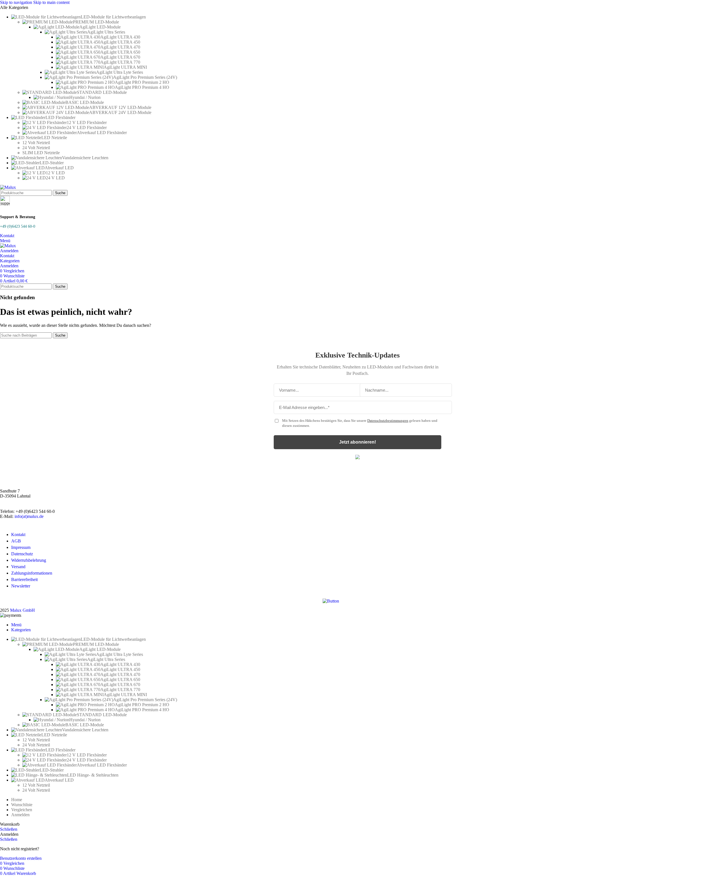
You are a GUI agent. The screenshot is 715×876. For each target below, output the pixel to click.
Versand (18, 566)
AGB (16, 541)
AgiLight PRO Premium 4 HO (142, 87)
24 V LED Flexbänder (87, 127)
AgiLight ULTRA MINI (125, 67)
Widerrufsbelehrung (28, 560)
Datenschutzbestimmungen (387, 420)
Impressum (20, 547)
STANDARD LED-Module (102, 92)
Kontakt (7, 235)
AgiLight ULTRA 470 (120, 47)
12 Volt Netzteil (36, 142)
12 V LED (55, 172)
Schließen (8, 829)
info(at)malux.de (29, 516)
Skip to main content (51, 2)
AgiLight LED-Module (100, 27)
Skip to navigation (16, 2)
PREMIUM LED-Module (96, 22)
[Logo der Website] (8, 187)
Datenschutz (22, 553)
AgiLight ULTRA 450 (120, 42)
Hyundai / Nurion (85, 97)
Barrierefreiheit (24, 579)
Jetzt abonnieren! (357, 442)
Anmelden (20, 814)
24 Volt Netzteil (36, 147)
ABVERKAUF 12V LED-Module (120, 107)
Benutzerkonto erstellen (21, 858)
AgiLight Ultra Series (106, 32)
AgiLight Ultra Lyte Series (119, 72)
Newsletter (20, 586)
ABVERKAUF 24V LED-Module (120, 112)
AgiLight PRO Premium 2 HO (142, 82)
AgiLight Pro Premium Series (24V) (145, 77)
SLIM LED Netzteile (41, 152)
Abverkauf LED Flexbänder (102, 132)
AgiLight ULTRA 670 (120, 57)
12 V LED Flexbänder (87, 122)
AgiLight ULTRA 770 (120, 62)
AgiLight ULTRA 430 (120, 37)
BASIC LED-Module (84, 102)
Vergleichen (21, 809)
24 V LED (55, 177)
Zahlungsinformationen (31, 573)
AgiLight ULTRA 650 (120, 52)
